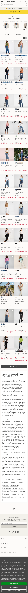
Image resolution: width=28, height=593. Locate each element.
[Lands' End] (11, 1)
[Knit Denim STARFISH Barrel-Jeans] (7, 181)
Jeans (13, 16)
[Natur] (16, 270)
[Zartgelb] (22, 163)
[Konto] (21, 1)
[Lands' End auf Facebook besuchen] (15, 532)
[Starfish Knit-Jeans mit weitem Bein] (7, 316)
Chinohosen (5, 482)
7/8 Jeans (20, 482)
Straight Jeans (14, 491)
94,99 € (17, 142)
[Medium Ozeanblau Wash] (20, 82)
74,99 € (3, 196)
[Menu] (2, 1)
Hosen (10, 16)
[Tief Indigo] (6, 270)
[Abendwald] (18, 351)
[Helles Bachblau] (2, 270)
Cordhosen (13, 482)
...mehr (25, 21)
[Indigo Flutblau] (2, 55)
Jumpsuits (13, 494)
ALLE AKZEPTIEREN (14, 583)
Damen (7, 16)
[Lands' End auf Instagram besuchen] (10, 532)
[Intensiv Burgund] (20, 351)
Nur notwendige (14, 587)
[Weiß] (2, 217)
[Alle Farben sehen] (12, 55)
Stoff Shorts (5, 500)
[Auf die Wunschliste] (12, 41)
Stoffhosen (12, 500)
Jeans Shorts (13, 497)
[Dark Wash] (4, 109)
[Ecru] (18, 163)
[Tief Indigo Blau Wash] (16, 82)
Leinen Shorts (21, 497)
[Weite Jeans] (6, 26)
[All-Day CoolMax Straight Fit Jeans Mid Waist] (7, 101)
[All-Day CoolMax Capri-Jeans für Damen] (7, 128)
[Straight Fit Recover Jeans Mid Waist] (7, 74)
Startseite (3, 16)
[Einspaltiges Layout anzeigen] (26, 38)
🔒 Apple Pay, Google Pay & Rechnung (14, 8)
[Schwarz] (20, 190)
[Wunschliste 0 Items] (23, 1)
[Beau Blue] (6, 55)
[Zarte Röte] (20, 163)
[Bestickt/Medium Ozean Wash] (16, 136)
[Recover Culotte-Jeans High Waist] (7, 154)
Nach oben (14, 509)
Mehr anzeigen (14, 366)
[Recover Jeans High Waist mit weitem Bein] (7, 47)
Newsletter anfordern (14, 517)
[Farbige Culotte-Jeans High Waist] (7, 208)
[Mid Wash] (2, 109)
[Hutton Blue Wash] (22, 55)
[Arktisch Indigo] (4, 55)
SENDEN (14, 526)
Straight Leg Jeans (16, 29)
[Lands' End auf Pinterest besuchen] (17, 532)
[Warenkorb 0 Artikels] (26, 1)
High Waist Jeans (7, 488)
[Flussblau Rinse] (8, 55)
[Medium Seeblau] (4, 270)
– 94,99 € (4, 61)
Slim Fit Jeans (6, 491)
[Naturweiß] (6, 109)
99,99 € (3, 115)
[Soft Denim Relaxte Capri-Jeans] (7, 289)
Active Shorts (20, 494)
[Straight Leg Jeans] (16, 26)
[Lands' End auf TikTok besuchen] (12, 532)
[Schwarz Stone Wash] (18, 270)
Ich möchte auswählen (14, 590)
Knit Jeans (21, 488)
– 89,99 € (5, 169)
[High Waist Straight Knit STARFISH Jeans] (7, 262)
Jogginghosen (6, 494)
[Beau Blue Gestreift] (2, 163)
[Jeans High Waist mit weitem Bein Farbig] (7, 235)
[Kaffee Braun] (22, 351)
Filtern (8, 34)
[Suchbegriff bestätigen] (25, 4)
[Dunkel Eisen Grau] (16, 351)
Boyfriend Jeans (14, 485)
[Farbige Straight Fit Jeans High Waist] (7, 343)
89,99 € (3, 142)
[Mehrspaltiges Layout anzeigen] (24, 38)
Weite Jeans (6, 29)
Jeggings (15, 488)
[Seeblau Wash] (16, 55)
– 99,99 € (19, 169)
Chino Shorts (6, 497)
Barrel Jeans (6, 485)
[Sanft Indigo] (26, 55)
